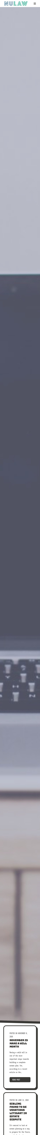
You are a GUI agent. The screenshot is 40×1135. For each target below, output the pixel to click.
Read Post (16, 1080)
